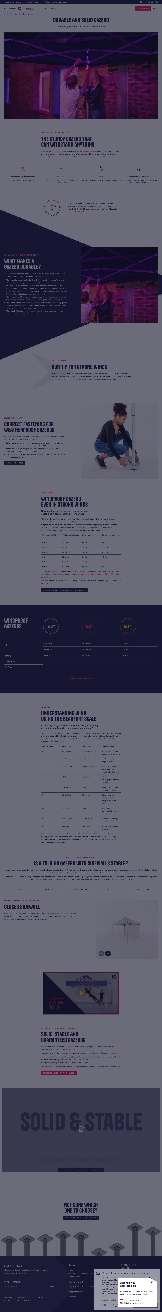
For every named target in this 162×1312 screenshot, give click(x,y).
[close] (152, 1282)
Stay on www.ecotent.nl (133, 1300)
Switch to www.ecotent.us (134, 1303)
